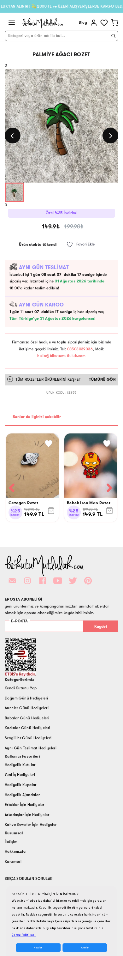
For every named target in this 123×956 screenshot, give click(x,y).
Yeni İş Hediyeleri (20, 774)
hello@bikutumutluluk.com (61, 356)
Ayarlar (85, 948)
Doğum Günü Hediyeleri (26, 698)
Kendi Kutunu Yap (21, 688)
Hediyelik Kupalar (21, 785)
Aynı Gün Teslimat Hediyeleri (30, 748)
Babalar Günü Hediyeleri (27, 718)
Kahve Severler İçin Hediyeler (31, 824)
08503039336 (80, 349)
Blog (83, 22)
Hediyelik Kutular (20, 765)
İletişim (11, 841)
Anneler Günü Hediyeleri (27, 708)
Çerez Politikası (24, 934)
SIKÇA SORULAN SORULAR (28, 878)
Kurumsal (13, 861)
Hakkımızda (15, 851)
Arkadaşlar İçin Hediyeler (27, 815)
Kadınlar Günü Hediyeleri (27, 728)
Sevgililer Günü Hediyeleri (28, 738)
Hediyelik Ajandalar (22, 795)
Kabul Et (38, 948)
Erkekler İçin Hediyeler (24, 804)
